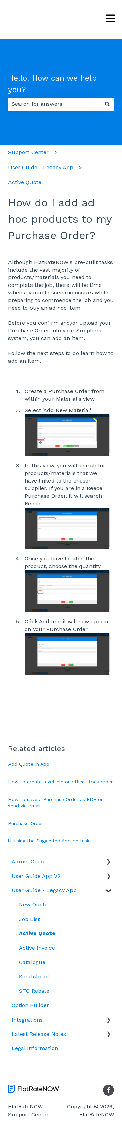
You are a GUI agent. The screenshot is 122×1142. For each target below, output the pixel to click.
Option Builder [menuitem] (30, 1005)
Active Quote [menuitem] (37, 933)
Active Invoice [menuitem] (37, 948)
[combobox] (54, 104)
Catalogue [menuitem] (32, 962)
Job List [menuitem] (29, 919)
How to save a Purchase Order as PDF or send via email (55, 802)
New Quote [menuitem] (33, 904)
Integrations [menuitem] (27, 1020)
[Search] (107, 104)
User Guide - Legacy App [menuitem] (44, 890)
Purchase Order (25, 823)
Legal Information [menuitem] (35, 1048)
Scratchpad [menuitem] (34, 976)
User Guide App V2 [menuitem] (36, 876)
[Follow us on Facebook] (108, 1090)
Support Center (28, 152)
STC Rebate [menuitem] (34, 991)
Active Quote (24, 182)
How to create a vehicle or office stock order (60, 781)
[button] (108, 862)
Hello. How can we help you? (52, 84)
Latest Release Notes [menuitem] (39, 1034)
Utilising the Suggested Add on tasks (50, 840)
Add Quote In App (28, 764)
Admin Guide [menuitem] (29, 861)
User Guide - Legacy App (40, 167)
